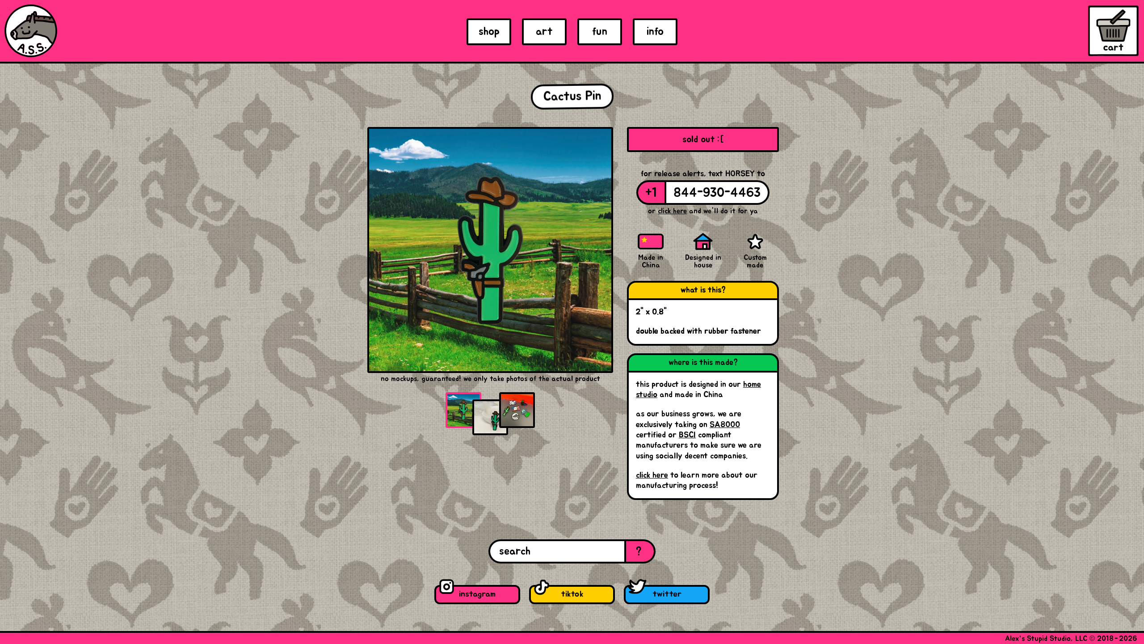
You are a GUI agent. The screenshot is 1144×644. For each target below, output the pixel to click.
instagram (477, 594)
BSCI (687, 435)
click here (652, 475)
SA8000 (725, 425)
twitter (666, 594)
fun (599, 31)
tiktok (572, 594)
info (655, 31)
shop (489, 31)
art (544, 31)
